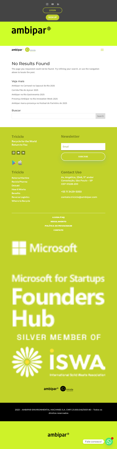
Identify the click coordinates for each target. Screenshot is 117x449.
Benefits (16, 193)
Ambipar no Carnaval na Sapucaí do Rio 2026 (33, 85)
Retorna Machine (20, 177)
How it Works (19, 189)
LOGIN (52, 10)
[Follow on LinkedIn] (58, 4)
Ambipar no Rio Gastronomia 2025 (28, 94)
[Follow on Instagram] (47, 4)
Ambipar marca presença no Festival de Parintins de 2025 (39, 103)
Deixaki (16, 185)
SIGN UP (52, 17)
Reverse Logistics (20, 197)
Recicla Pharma (19, 181)
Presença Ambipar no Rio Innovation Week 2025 (35, 98)
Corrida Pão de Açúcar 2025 (25, 90)
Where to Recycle (21, 200)
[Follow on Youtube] (52, 4)
